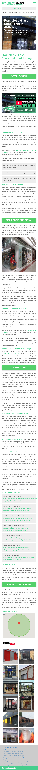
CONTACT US (19, 367)
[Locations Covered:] (2, 3)
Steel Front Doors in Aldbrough (14, 756)
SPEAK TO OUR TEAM (19, 584)
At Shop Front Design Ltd (10, 353)
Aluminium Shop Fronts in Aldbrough (16, 764)
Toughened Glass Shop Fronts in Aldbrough (18, 762)
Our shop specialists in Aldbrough (12, 439)
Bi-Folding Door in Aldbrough (13, 753)
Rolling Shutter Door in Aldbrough (13, 758)
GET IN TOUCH (19, 76)
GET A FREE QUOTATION (19, 220)
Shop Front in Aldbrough (10, 747)
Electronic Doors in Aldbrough (13, 751)
